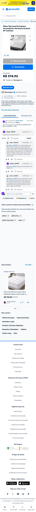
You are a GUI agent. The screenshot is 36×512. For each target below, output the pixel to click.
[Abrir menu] (3, 9)
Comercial (18, 349)
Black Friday (18, 411)
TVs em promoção (18, 438)
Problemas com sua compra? (18, 472)
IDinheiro (18, 382)
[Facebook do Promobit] (7, 493)
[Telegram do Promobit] (28, 493)
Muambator (18, 400)
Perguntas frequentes (18, 468)
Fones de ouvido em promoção (18, 420)
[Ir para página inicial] (2, 21)
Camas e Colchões (23, 21)
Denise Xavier (19, 120)
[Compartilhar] (30, 40)
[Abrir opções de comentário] (31, 132)
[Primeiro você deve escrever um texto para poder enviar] (33, 194)
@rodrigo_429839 (12, 145)
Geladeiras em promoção (18, 429)
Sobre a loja (9, 87)
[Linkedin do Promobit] (23, 493)
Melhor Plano (18, 387)
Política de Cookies (18, 358)
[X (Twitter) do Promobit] (12, 493)
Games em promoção (18, 424)
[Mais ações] (30, 36)
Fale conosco (18, 354)
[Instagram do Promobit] (18, 493)
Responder (16, 138)
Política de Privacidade (18, 362)
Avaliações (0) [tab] (26, 116)
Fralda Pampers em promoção (18, 433)
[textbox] (18, 194)
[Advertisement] (18, 242)
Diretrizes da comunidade (18, 459)
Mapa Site (18, 371)
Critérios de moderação (18, 464)
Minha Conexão (18, 396)
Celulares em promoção (18, 416)
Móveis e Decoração (10, 21)
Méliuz (18, 391)
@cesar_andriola (12, 166)
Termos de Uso (18, 367)
